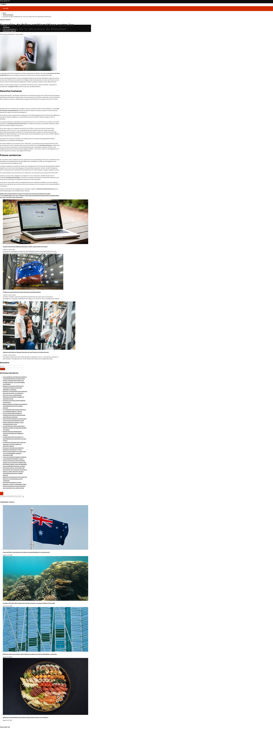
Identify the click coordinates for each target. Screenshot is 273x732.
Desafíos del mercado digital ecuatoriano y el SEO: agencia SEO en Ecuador (25, 246)
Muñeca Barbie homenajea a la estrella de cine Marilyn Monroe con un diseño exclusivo (15, 406)
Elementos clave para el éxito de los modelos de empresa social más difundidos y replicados (13, 388)
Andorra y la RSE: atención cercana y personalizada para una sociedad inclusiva (13, 473)
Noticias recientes (5, 19)
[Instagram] (1, 731)
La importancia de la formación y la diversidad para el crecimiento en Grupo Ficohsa (14, 438)
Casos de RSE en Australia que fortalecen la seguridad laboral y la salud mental (26, 552)
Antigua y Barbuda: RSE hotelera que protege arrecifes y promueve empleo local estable (14, 382)
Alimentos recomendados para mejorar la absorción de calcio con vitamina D (25, 717)
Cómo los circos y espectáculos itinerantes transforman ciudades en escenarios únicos (13, 397)
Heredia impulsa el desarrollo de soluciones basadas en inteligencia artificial (13, 433)
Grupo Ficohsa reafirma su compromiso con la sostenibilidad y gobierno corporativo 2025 (14, 453)
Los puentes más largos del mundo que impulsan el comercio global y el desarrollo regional (14, 444)
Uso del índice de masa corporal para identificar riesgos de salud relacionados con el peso (15, 428)
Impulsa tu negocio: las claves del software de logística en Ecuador (25, 194)
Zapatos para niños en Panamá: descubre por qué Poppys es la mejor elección (26, 352)
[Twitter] (0, 731)
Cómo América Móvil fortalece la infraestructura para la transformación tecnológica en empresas (14, 415)
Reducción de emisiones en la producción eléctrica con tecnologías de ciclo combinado (15, 478)
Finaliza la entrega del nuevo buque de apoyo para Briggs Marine (22, 292)
